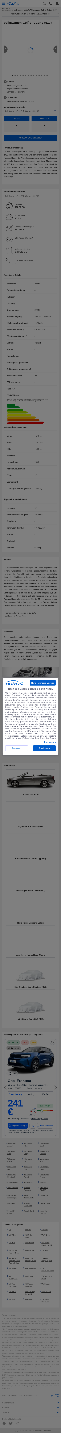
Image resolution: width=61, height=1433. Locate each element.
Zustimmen (44, 748)
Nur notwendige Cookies (42, 683)
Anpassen (16, 748)
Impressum (50, 742)
